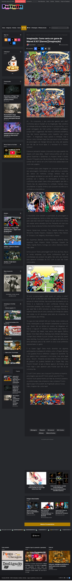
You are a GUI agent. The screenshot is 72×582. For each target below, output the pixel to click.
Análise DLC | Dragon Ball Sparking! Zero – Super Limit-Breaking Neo (12, 229)
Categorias (8, 27)
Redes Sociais (43, 27)
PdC (29, 27)
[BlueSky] (14, 43)
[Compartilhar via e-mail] (45, 48)
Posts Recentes (41, 1)
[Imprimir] (49, 48)
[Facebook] (35, 48)
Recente (7, 371)
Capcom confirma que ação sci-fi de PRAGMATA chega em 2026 (32, 512)
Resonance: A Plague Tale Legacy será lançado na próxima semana (11, 97)
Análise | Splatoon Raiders (32, 1)
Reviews (14, 27)
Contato (52, 1)
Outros (19, 27)
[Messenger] (42, 48)
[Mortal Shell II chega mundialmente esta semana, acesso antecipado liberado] (12, 108)
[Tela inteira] (19, 156)
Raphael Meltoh (32, 44)
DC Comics (61, 430)
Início (28, 34)
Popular (18, 371)
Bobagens (34, 430)
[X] (39, 48)
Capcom (42, 430)
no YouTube (32, 563)
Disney (42, 433)
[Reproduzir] (5, 156)
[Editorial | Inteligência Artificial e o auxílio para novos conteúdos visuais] (59, 557)
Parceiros (57, 1)
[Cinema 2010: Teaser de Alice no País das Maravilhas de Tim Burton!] (62, 505)
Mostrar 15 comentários (47, 524)
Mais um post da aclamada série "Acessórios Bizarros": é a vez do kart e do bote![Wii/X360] (47, 513)
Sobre (47, 1)
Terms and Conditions (32, 581)
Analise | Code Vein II (10, 262)
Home (3, 27)
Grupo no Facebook (65, 1)
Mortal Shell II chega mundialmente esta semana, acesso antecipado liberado (12, 116)
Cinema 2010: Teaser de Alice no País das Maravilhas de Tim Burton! (62, 512)
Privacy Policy (41, 581)
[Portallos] (12, 6)
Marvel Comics (51, 433)
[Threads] (10, 43)
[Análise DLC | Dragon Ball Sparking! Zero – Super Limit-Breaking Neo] (12, 221)
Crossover (51, 430)
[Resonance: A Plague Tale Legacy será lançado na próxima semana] (12, 89)
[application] (12, 153)
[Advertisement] (48, 14)
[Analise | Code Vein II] (12, 255)
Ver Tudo (24, 27)
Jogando (33, 34)
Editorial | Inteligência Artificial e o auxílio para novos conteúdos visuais (59, 566)
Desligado (35, 27)
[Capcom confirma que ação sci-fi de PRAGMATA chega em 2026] (33, 505)
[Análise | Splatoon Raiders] (12, 240)
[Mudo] (17, 156)
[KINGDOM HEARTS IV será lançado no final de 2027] (12, 127)
